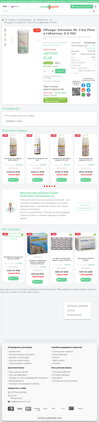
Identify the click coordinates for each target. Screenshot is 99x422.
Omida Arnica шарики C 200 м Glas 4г (13, 159)
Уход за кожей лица (19, 360)
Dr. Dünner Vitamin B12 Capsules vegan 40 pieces (61, 259)
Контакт (56, 363)
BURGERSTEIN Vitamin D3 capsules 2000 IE (13, 258)
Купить (60, 71)
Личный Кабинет (61, 372)
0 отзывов (60, 42)
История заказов (61, 375)
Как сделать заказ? (18, 372)
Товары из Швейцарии (20, 20)
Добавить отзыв (14, 121)
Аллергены (15, 351)
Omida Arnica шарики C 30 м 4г (37, 159)
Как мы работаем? (18, 375)
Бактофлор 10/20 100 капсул (86, 259)
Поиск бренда (60, 354)
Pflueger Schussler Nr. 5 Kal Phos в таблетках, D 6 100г (30, 22)
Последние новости (63, 351)
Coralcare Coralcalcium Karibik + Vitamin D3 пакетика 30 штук (37, 262)
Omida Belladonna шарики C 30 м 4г (86, 159)
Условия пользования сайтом (24, 384)
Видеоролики (16, 381)
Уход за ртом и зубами (20, 363)
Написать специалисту (84, 206)
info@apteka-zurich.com (20, 401)
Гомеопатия (43, 20)
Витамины (38, 257)
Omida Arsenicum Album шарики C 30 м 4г (61, 159)
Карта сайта (58, 360)
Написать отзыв (51, 45)
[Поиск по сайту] (93, 11)
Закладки (57, 378)
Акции (56, 357)
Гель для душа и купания (22, 354)
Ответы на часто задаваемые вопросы (28, 378)
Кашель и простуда (19, 357)
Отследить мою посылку (65, 381)
